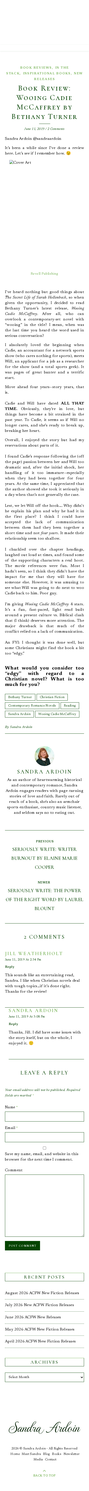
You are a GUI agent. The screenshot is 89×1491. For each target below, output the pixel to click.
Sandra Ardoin (19, 714)
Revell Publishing (44, 274)
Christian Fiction (52, 697)
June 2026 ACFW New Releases (33, 1317)
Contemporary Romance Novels (32, 705)
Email (11, 1128)
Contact (51, 1459)
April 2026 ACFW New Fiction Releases (40, 1341)
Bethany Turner (20, 697)
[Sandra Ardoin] (44, 22)
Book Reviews (36, 67)
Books (56, 1454)
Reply (9, 967)
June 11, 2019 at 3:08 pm (27, 1016)
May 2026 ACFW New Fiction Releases (40, 1330)
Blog (46, 1454)
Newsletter (72, 1454)
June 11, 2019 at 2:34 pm (23, 959)
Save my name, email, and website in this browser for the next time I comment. (41, 1157)
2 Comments (56, 129)
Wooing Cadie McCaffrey (57, 714)
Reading (70, 705)
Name (11, 1107)
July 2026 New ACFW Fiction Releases (39, 1305)
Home (15, 1454)
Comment (14, 1170)
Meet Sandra (31, 1454)
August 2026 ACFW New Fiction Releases (42, 1293)
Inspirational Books (47, 73)
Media (38, 1459)
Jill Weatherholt (34, 954)
